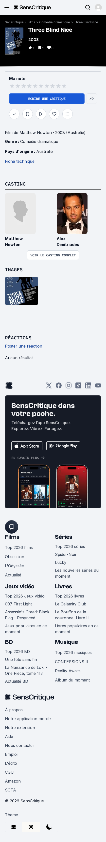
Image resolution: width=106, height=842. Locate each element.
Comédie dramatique (54, 22)
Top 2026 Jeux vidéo (25, 596)
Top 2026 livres (69, 596)
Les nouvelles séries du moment (77, 573)
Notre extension (20, 727)
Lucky (60, 562)
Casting (15, 184)
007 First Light (18, 603)
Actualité (13, 574)
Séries (63, 537)
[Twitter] (49, 387)
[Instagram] (68, 387)
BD (9, 642)
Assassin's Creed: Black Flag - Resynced (27, 614)
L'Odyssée (14, 565)
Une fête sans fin (21, 659)
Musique (66, 642)
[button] (98, 7)
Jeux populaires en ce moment (26, 628)
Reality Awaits (68, 670)
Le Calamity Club (70, 603)
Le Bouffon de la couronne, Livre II (72, 614)
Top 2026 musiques (73, 652)
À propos (14, 709)
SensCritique (14, 22)
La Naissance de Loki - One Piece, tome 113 (26, 670)
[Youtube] (98, 387)
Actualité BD (16, 681)
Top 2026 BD (17, 651)
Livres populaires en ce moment (77, 628)
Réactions (18, 337)
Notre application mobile (28, 718)
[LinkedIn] (88, 387)
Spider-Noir (66, 554)
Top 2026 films (19, 547)
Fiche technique (20, 161)
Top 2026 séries (70, 546)
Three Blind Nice (86, 22)
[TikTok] (78, 387)
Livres (63, 586)
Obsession (14, 556)
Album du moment (72, 680)
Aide (9, 736)
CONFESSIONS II (71, 661)
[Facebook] (59, 387)
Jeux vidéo (20, 586)
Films (31, 22)
